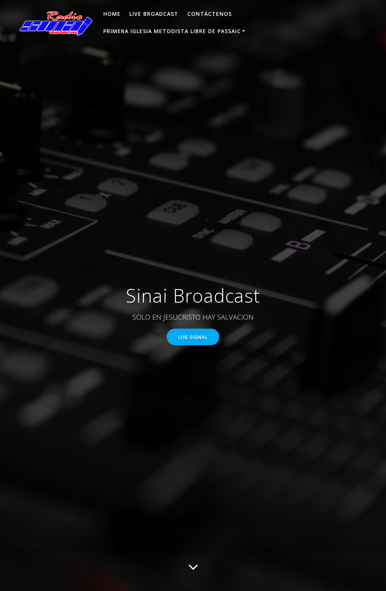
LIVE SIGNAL (193, 337)
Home (112, 13)
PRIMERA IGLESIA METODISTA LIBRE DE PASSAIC (172, 31)
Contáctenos (209, 13)
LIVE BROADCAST (153, 13)
